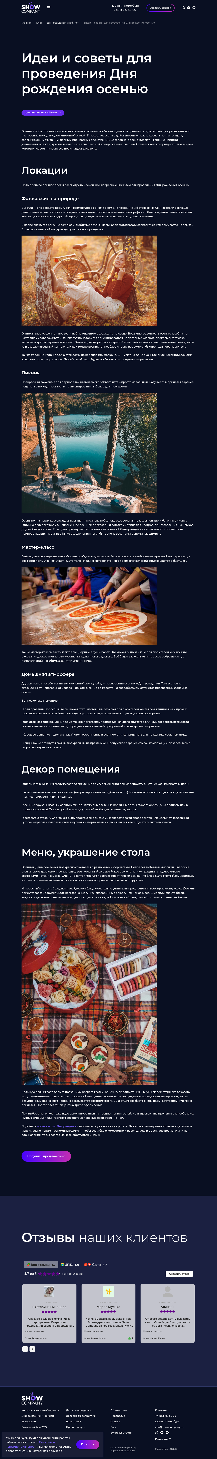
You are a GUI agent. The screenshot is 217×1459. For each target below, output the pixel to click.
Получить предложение (46, 1156)
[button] (25, 1349)
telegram (162, 1432)
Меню (48, 7)
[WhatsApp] (183, 8)
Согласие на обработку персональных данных (123, 1449)
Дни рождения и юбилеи (41, 112)
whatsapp (156, 1432)
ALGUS (31, 8)
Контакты (161, 1410)
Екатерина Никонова (49, 1307)
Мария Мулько (108, 1307)
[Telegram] (188, 8)
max (167, 1432)
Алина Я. (167, 1307)
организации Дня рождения (57, 1126)
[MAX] (193, 8)
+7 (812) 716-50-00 (124, 10)
